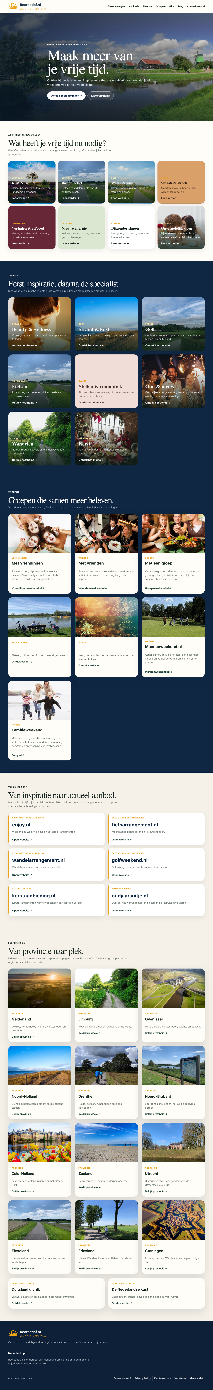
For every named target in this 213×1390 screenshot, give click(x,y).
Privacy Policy (143, 1378)
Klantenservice (162, 1378)
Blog (180, 6)
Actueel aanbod (196, 6)
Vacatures (180, 1378)
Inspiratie (133, 6)
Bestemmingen (116, 6)
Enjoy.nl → (18, 755)
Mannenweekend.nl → (158, 671)
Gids (171, 6)
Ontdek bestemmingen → (66, 95)
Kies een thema (100, 95)
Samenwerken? (122, 1378)
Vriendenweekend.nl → (92, 588)
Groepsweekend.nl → (158, 588)
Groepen (161, 6)
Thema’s (147, 6)
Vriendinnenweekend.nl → (28, 588)
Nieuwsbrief (196, 1378)
